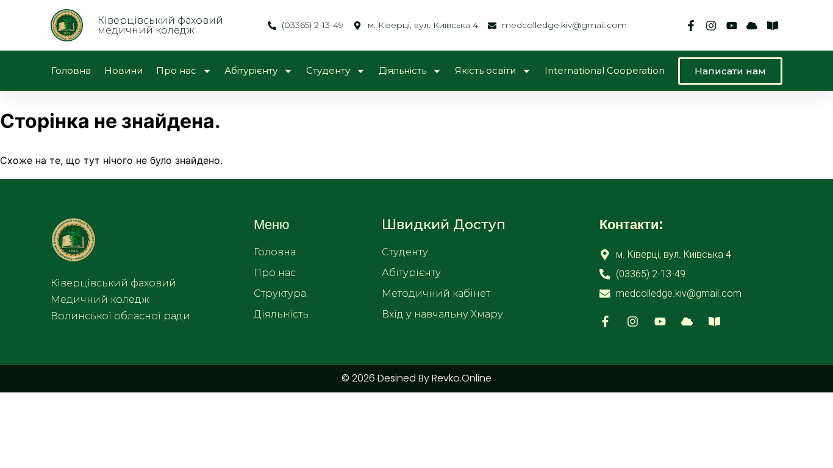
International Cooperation (605, 70)
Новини (123, 70)
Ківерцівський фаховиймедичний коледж (160, 25)
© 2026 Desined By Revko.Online (416, 378)
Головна (71, 70)
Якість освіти (485, 70)
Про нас (176, 70)
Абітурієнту (250, 70)
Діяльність (402, 70)
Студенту (328, 70)
